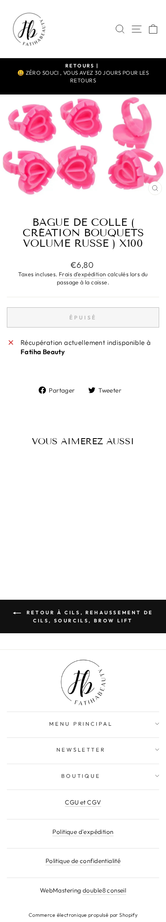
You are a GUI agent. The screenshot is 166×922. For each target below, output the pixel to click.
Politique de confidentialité (83, 861)
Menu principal (81, 723)
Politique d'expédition (82, 832)
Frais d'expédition (82, 274)
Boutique (81, 776)
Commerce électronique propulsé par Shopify (83, 914)
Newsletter (81, 749)
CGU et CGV (83, 802)
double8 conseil (104, 890)
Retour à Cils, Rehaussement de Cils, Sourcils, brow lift (88, 616)
